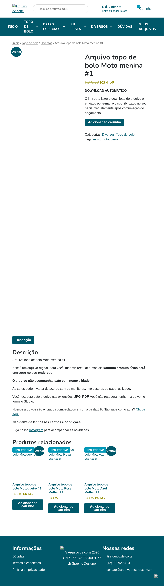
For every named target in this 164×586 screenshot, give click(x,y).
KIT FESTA (75, 27)
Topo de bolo (30, 43)
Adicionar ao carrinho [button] (27, 504)
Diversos (46, 43)
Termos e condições (26, 563)
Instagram (36, 430)
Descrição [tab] (23, 340)
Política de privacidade (28, 569)
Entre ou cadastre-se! (114, 10)
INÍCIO (13, 26)
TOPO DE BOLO (28, 26)
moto (96, 139)
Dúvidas (18, 556)
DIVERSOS (99, 26)
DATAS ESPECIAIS (51, 27)
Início (15, 43)
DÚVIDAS (125, 26)
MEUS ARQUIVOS (147, 27)
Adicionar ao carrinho (104, 122)
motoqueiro (110, 139)
